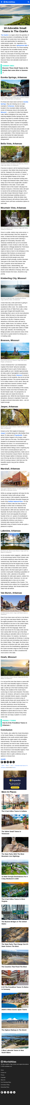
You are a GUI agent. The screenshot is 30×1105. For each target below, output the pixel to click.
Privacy (2, 1075)
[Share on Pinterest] (11, 762)
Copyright (3, 1077)
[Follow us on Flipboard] (2, 1092)
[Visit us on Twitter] (8, 1092)
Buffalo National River (15, 501)
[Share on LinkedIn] (13, 762)
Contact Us (3, 1072)
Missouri (3, 112)
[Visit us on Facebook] (5, 1092)
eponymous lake (22, 45)
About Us (3, 1079)
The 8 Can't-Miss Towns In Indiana (14, 811)
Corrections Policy (5, 1084)
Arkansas (11, 106)
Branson (19, 375)
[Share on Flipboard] (2, 762)
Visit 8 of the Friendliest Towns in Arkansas (14, 724)
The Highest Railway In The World (14, 1030)
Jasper (3, 433)
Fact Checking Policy (6, 1082)
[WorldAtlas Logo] (9, 2)
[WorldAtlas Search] (28, 2)
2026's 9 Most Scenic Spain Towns (14, 1009)
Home (2, 1070)
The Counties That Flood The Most (14, 967)
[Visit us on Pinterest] (11, 1092)
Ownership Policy (5, 1087)
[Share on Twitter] (8, 762)
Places (14, 767)
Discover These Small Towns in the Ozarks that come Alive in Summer (15, 69)
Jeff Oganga (3, 767)
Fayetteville (18, 435)
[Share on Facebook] (5, 762)
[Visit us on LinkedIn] (14, 1092)
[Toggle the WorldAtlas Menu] (1, 2)
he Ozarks (5, 35)
